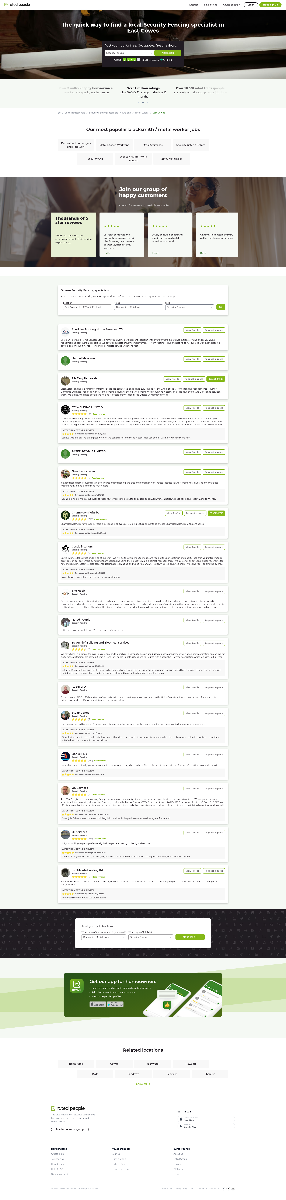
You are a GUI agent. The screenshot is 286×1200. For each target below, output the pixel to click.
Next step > (190, 937)
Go (221, 307)
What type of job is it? (140, 932)
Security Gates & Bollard (190, 145)
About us (178, 1154)
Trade (117, 303)
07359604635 (216, 379)
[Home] (59, 112)
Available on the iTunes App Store (98, 1004)
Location (67, 303)
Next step (168, 52)
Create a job (57, 1154)
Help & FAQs (57, 1169)
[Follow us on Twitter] (223, 1188)
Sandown (133, 1074)
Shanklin (210, 1074)
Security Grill (95, 158)
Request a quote (214, 330)
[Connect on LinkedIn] (233, 1188)
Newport (190, 1063)
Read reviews (99, 414)
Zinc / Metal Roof (171, 158)
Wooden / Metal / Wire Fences (133, 159)
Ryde (95, 1074)
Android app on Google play (115, 1004)
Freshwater (153, 1063)
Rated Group (180, 1159)
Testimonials (57, 1159)
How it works (58, 1164)
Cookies (193, 1188)
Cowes (114, 1063)
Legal (176, 1174)
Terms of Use (166, 1188)
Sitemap (203, 1188)
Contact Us (214, 1188)
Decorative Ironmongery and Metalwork (76, 145)
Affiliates (178, 1169)
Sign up (116, 1154)
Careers (177, 1164)
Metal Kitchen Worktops (114, 145)
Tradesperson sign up (70, 1129)
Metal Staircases (153, 145)
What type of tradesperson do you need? (103, 932)
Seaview (172, 1074)
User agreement (59, 1174)
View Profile (192, 330)
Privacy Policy (181, 1188)
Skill (167, 303)
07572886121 (216, 513)
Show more (143, 1083)
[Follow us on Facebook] (228, 1188)
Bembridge (76, 1063)
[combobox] (87, 307)
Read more (109, 248)
